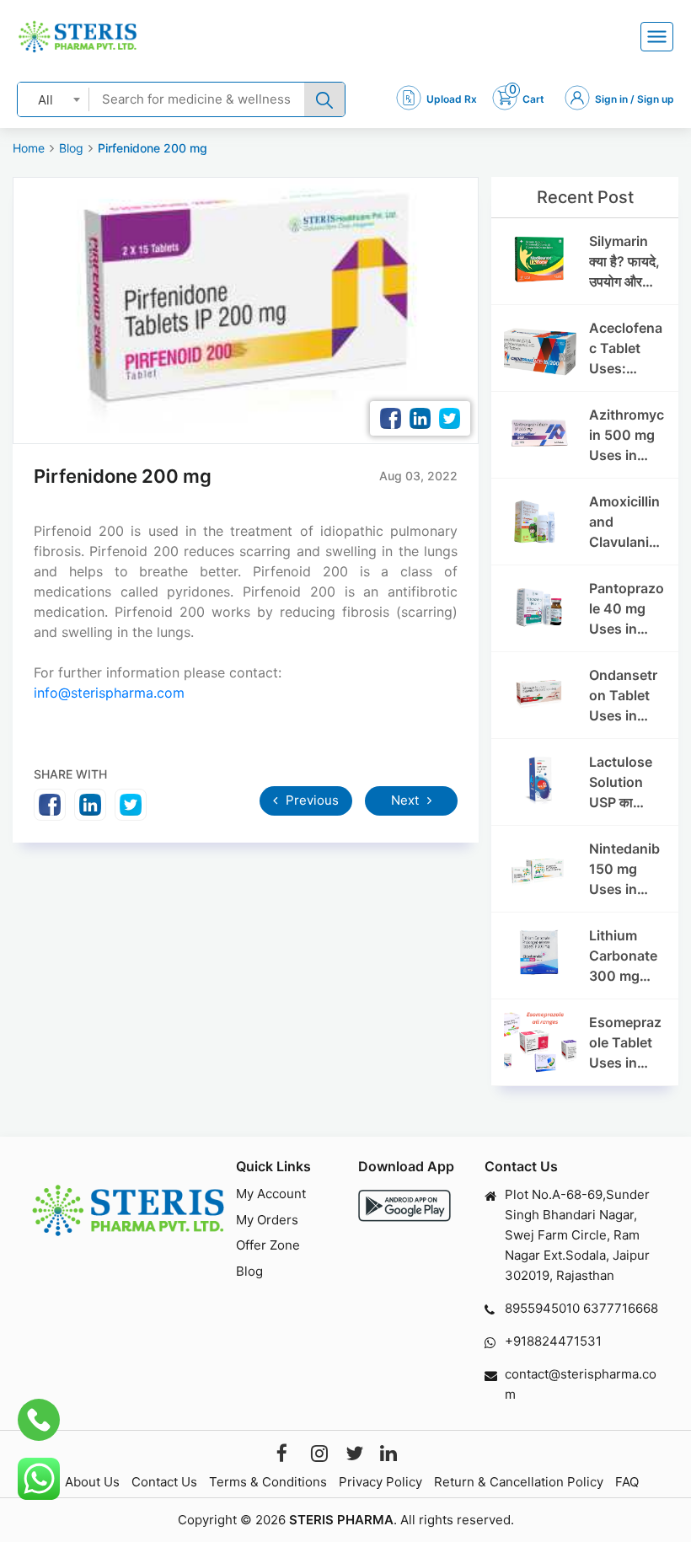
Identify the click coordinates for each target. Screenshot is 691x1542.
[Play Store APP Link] (404, 1205)
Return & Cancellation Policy (518, 1482)
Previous (310, 800)
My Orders (267, 1220)
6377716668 (620, 1308)
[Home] (77, 36)
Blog (71, 148)
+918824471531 (553, 1341)
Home (29, 148)
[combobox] (53, 99)
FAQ (627, 1482)
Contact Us (164, 1482)
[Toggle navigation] (656, 36)
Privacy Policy (380, 1482)
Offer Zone (268, 1245)
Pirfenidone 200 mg (152, 148)
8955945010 (542, 1308)
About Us (92, 1482)
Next (406, 800)
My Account (271, 1194)
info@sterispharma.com (109, 692)
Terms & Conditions (268, 1482)
